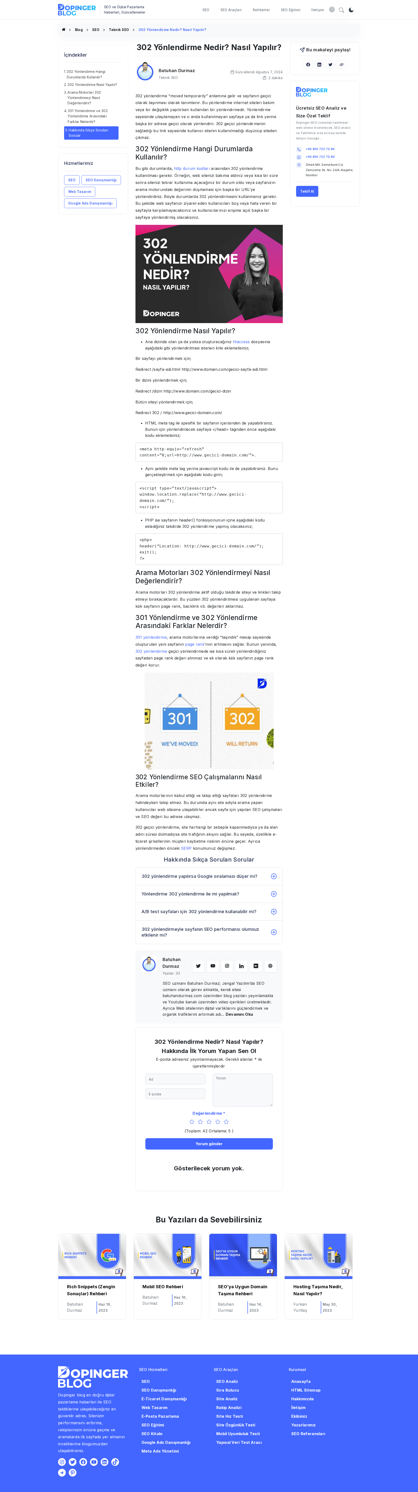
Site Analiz (227, 1398)
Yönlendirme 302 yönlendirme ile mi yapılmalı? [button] (190, 893)
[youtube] (213, 966)
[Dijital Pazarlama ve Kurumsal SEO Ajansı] (63, 30)
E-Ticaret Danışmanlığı (164, 1398)
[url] (270, 966)
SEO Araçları (231, 10)
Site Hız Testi (229, 1416)
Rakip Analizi (228, 1407)
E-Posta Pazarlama (160, 1416)
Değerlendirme (207, 1113)
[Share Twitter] (330, 64)
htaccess (241, 341)
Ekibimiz (299, 1416)
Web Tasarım (79, 191)
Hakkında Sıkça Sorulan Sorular (88, 132)
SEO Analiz (227, 1381)
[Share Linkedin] (319, 64)
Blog (79, 30)
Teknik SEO (119, 30)
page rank (194, 644)
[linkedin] (241, 966)
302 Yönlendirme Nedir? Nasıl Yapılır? (172, 30)
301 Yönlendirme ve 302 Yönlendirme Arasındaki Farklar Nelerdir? (88, 116)
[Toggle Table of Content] (121, 66)
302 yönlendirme (151, 651)
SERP (186, 848)
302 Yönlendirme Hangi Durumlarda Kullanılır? (86, 74)
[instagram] (227, 966)
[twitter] (198, 966)
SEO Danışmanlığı (101, 180)
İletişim (317, 10)
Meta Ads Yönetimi (160, 1451)
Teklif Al (307, 191)
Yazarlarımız (303, 1425)
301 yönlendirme (151, 637)
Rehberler (261, 10)
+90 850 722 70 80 (320, 149)
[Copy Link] (341, 64)
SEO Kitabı (152, 1433)
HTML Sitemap (306, 1390)
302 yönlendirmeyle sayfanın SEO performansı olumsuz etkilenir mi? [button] (200, 932)
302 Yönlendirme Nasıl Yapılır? (92, 85)
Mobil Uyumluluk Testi (238, 1433)
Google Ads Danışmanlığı (90, 203)
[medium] (256, 966)
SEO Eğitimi (290, 10)
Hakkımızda (302, 1398)
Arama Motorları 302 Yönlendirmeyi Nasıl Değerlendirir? (84, 97)
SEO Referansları (308, 1433)
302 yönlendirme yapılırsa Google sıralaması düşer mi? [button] (200, 876)
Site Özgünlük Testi (235, 1425)
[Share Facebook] (308, 64)
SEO (205, 10)
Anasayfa (301, 1381)
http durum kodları (192, 168)
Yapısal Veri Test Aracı (239, 1442)
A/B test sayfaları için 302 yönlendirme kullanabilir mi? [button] (199, 911)
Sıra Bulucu (227, 1390)
